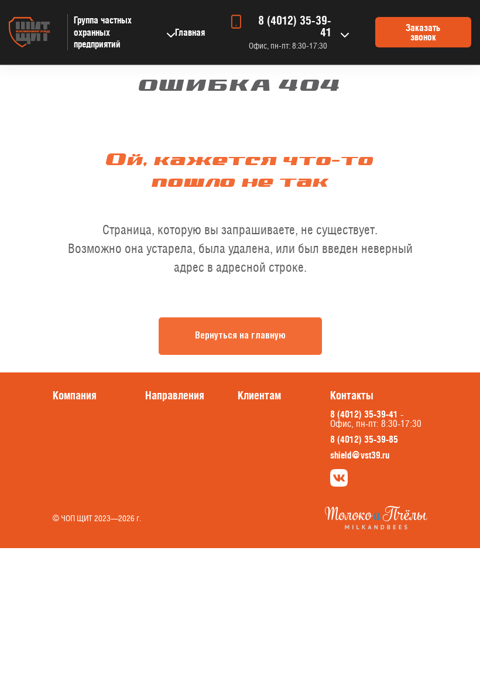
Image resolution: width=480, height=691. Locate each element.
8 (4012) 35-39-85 (364, 439)
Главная (190, 32)
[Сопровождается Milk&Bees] (376, 526)
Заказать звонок (423, 32)
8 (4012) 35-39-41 (294, 26)
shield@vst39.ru (359, 455)
